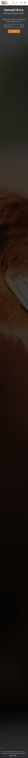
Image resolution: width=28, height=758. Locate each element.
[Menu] (25, 2)
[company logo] (4, 2)
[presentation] (12, 755)
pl (17, 2)
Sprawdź (14, 31)
